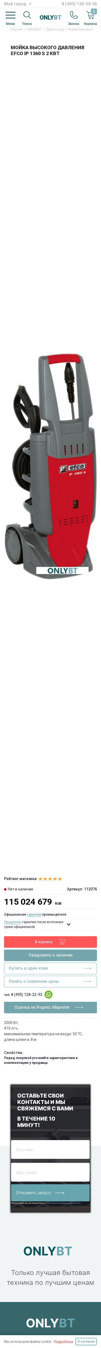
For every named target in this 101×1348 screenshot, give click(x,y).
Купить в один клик (28, 968)
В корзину (44, 942)
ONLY (50, 17)
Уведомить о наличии (50, 955)
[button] (92, 66)
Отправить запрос (34, 1192)
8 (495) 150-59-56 (79, 3)
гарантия (34, 914)
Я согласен (86, 1341)
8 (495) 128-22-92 (26, 994)
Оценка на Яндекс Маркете (42, 1007)
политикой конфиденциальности (63, 1203)
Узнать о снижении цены (34, 981)
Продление (12, 922)
